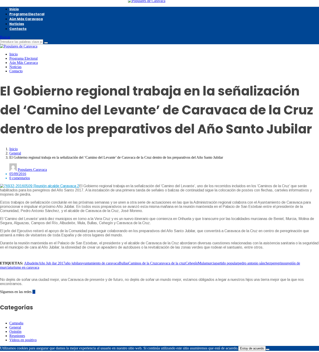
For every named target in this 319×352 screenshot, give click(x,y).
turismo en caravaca (24, 267)
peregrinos (278, 263)
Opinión (15, 332)
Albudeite (31, 263)
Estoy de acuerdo (252, 348)
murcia (211, 263)
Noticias (16, 24)
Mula (202, 263)
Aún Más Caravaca (26, 19)
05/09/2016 (17, 174)
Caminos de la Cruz (142, 263)
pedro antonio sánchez (254, 263)
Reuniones (17, 336)
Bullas (123, 263)
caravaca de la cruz (171, 263)
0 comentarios (19, 178)
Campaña (16, 323)
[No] (267, 349)
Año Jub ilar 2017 (52, 263)
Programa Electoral (26, 14)
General (15, 153)
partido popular (227, 263)
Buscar (5, 37)
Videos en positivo (23, 340)
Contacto (18, 28)
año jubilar (73, 263)
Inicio (14, 9)
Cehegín (191, 263)
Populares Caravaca (32, 170)
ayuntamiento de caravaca (100, 263)
